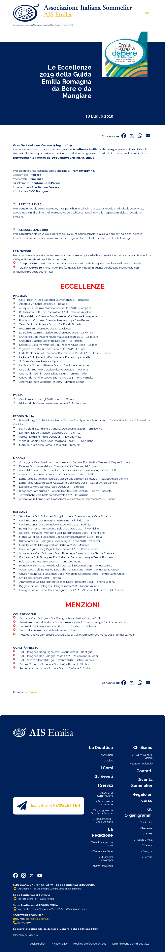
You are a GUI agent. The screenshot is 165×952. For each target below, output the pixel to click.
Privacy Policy (59, 943)
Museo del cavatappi (107, 859)
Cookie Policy (37, 943)
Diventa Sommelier (142, 782)
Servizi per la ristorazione (105, 803)
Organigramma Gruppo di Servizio (102, 812)
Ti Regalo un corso (140, 797)
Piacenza (147, 828)
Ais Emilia (147, 822)
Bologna (147, 851)
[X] (132, 136)
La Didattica (101, 747)
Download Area (103, 865)
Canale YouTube (103, 851)
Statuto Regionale (142, 763)
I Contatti (143, 770)
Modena (148, 845)
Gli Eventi (103, 776)
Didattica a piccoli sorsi (102, 844)
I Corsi (107, 767)
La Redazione (102, 832)
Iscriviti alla (55, 805)
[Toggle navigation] (147, 12)
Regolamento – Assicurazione (104, 820)
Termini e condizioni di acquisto (130, 943)
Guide (109, 760)
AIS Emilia (31, 692)
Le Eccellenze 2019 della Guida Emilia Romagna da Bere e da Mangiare (65, 81)
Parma (148, 833)
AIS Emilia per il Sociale (143, 756)
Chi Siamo (143, 747)
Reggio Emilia (144, 839)
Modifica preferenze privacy (89, 943)
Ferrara (148, 857)
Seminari (107, 754)
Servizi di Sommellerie (105, 794)
